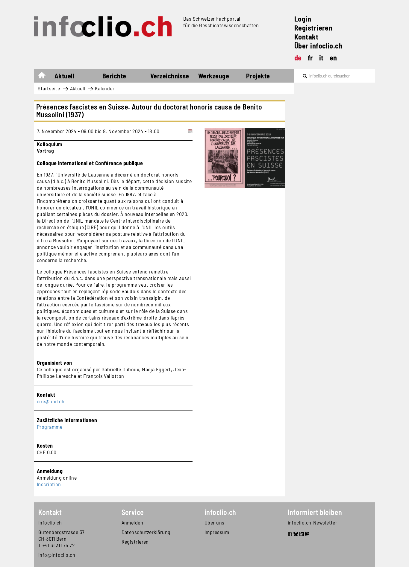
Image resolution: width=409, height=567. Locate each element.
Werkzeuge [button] (213, 76)
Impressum (217, 532)
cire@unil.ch (50, 401)
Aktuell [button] (64, 76)
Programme (49, 426)
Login (302, 18)
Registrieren (313, 27)
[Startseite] (106, 26)
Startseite (45, 76)
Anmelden (132, 522)
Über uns (215, 522)
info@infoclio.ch (56, 554)
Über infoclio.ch (318, 45)
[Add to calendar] (190, 131)
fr (310, 57)
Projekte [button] (258, 76)
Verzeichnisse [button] (169, 76)
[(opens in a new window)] (290, 534)
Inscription (49, 484)
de (298, 57)
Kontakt (306, 36)
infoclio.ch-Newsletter (312, 522)
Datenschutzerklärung (146, 532)
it (321, 57)
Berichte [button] (114, 76)
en (333, 57)
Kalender (105, 88)
